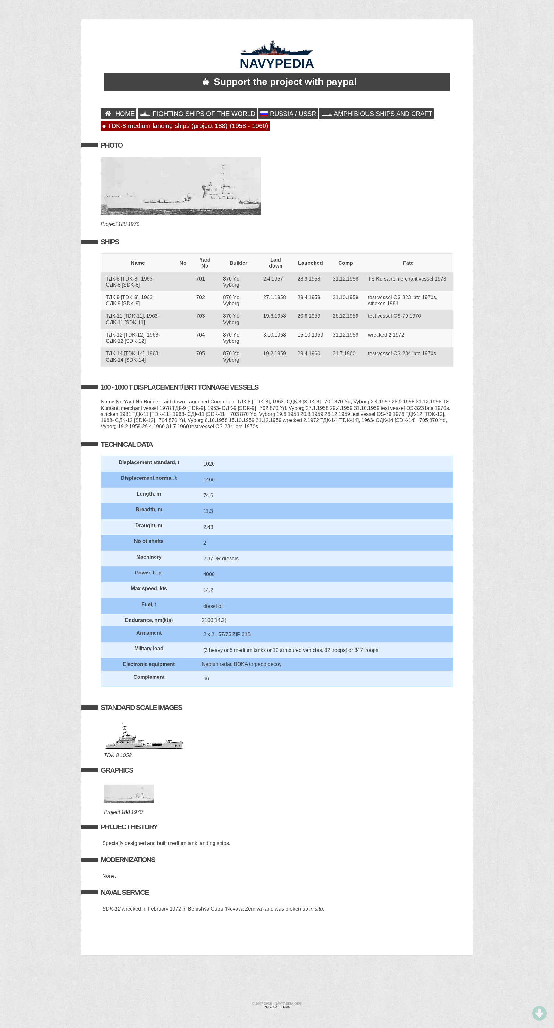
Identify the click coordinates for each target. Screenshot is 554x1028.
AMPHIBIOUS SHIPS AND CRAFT (382, 113)
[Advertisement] (277, 979)
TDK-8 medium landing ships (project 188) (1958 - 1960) (187, 125)
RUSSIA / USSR (292, 113)
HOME (124, 113)
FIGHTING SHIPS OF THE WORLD (203, 113)
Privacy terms (277, 1007)
